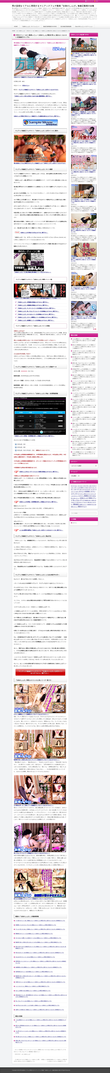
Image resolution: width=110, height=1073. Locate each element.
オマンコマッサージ (28, 1049)
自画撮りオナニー (83, 504)
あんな (75, 485)
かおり (81, 485)
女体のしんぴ (54, 1049)
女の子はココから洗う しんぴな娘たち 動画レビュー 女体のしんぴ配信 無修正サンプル (37, 1005)
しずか (74, 487)
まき (78, 489)
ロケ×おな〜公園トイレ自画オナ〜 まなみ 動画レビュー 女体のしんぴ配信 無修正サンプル (38, 938)
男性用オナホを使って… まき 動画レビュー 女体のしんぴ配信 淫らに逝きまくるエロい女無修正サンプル (84, 389)
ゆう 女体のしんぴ (26, 1054)
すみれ (86, 487)
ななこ (93, 487)
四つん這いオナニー (75, 498)
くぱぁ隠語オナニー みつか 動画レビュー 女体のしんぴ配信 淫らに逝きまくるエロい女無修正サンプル (84, 340)
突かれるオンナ (79, 502)
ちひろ (90, 487)
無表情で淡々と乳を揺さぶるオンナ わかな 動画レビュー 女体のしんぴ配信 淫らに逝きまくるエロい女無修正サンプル (83, 437)
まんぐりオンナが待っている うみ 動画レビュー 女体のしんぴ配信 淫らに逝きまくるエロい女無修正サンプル (83, 401)
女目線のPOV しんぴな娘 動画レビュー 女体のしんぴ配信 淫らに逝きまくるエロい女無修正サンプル (84, 370)
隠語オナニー (37, 1051)
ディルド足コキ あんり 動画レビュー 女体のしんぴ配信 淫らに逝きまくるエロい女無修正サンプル (40, 929)
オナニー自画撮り (19, 1049)
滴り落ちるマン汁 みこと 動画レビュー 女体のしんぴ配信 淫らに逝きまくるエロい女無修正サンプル (41, 1036)
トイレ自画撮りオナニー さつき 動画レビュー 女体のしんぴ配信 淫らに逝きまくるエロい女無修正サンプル (83, 453)
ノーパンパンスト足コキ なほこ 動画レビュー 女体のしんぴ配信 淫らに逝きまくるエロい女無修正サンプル (83, 383)
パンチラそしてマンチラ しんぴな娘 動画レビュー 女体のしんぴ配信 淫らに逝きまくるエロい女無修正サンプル (83, 395)
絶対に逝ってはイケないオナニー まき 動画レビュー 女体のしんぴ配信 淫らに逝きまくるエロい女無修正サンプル (83, 364)
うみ (78, 485)
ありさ (72, 485)
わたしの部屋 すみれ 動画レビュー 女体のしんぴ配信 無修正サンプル (33, 990)
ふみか (75, 489)
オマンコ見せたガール (85, 493)
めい (89, 489)
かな (87, 485)
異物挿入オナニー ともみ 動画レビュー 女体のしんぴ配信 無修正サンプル (34, 933)
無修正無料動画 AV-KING (50, 26)
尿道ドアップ (61, 1049)
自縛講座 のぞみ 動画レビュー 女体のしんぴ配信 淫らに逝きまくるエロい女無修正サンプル (39, 967)
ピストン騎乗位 (37, 1049)
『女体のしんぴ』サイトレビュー (30, 26)
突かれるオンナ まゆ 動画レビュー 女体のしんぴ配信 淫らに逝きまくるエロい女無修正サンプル (40, 952)
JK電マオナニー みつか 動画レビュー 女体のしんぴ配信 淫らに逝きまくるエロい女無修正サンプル (40, 982)
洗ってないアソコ (24, 1051)
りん (74, 491)
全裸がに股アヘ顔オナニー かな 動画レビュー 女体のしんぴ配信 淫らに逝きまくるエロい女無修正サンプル (83, 413)
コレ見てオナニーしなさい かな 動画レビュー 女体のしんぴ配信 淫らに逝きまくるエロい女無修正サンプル (83, 352)
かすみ (84, 485)
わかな (77, 491)
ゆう (43, 1049)
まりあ (83, 489)
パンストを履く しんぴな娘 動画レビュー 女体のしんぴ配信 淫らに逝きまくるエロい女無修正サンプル (84, 419)
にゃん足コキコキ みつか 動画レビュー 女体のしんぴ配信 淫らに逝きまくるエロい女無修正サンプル (84, 431)
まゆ (80, 489)
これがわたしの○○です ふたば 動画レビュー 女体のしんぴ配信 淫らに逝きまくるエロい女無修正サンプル (84, 407)
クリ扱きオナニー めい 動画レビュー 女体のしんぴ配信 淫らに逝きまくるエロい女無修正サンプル (40, 920)
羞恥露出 (31, 1051)
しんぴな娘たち (81, 487)
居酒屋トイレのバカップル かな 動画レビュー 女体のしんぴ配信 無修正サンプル (36, 925)
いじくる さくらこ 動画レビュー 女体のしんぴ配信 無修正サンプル (32, 986)
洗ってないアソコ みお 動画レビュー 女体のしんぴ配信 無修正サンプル (34, 1001)
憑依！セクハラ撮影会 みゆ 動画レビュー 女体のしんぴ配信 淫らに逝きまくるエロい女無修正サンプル (84, 425)
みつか (86, 489)
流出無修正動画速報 (65, 26)
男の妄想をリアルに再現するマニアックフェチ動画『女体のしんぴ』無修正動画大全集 (53, 6)
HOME (16, 26)
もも (92, 489)
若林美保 (89, 504)
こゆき (90, 485)
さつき (93, 485)
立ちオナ (85, 502)
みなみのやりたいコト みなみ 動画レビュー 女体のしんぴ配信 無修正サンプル (35, 957)
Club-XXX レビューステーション (84, 26)
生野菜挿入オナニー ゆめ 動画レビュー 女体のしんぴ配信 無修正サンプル (34, 971)
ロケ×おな (47, 1049)
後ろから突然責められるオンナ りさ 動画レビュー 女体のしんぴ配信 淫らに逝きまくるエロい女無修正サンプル (83, 346)
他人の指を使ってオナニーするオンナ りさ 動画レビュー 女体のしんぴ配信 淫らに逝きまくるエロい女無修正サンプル (83, 443)
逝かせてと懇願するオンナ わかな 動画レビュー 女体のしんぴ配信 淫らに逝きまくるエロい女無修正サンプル (83, 377)
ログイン (74, 522)
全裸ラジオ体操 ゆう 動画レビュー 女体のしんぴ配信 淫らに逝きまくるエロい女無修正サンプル (40, 1009)
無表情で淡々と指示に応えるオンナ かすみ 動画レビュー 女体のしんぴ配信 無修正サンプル (39, 942)
